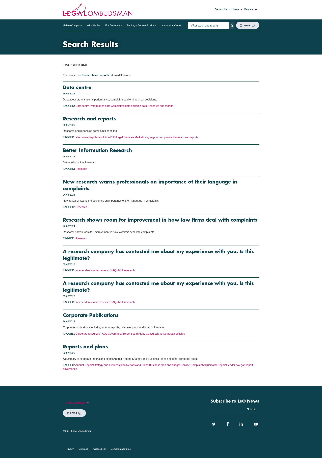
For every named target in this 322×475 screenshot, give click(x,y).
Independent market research (92, 270)
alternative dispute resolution (92, 137)
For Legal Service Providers (141, 25)
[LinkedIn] (241, 424)
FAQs (114, 270)
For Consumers (113, 25)
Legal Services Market (129, 137)
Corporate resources (87, 333)
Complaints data (120, 105)
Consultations (154, 333)
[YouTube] (255, 424)
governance (70, 368)
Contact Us (221, 9)
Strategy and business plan (109, 365)
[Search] (231, 25)
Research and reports (160, 105)
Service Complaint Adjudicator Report (203, 365)
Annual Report (84, 365)
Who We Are (93, 25)
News (236, 9)
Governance (115, 333)
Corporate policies (174, 333)
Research (81, 168)
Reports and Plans (134, 333)
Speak (247, 25)
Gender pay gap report (239, 365)
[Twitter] (214, 424)
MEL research (126, 270)
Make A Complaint (72, 25)
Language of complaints (157, 137)
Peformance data (100, 105)
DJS (113, 137)
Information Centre (171, 25)
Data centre (250, 9)
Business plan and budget (164, 365)
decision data (139, 105)
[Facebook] (227, 424)
